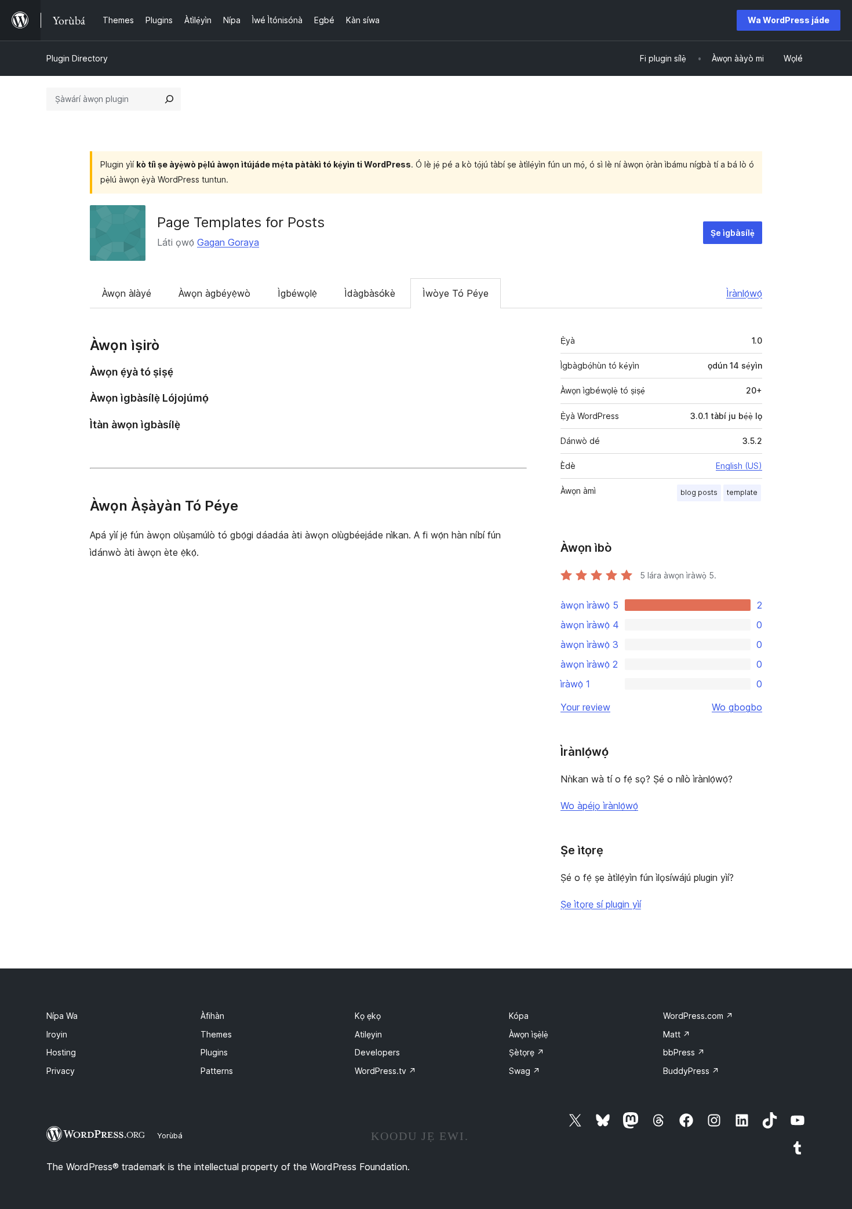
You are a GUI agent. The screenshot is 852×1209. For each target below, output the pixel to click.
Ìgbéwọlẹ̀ (297, 293)
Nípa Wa (62, 1016)
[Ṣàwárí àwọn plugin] (169, 99)
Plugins (214, 1052)
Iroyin (56, 1034)
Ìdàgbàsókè (369, 293)
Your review (585, 707)
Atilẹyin (368, 1034)
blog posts (699, 492)
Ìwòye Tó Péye (456, 293)
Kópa (519, 1016)
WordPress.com (698, 1016)
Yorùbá (170, 1135)
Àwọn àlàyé (126, 293)
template (742, 492)
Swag (524, 1071)
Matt (676, 1034)
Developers (377, 1052)
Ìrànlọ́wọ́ (744, 293)
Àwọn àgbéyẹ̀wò (214, 293)
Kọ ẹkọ (368, 1016)
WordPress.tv (385, 1071)
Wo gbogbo (737, 707)
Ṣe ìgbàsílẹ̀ (733, 233)
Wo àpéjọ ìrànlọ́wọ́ (599, 805)
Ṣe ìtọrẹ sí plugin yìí (600, 904)
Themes (216, 1034)
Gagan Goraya (228, 242)
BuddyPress (691, 1071)
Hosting (61, 1052)
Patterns (217, 1071)
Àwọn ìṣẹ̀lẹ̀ (528, 1034)
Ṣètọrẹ (526, 1052)
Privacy (60, 1071)
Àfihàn (212, 1016)
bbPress (684, 1052)
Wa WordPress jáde (788, 20)
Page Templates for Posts (241, 222)
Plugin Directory (77, 58)
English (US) (739, 466)
